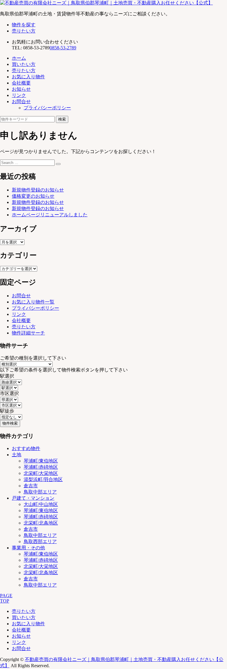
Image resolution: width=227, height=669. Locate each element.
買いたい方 (23, 64)
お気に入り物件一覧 (33, 301)
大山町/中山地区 (41, 504)
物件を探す (23, 24)
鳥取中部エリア (40, 491)
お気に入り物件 (28, 76)
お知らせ (21, 89)
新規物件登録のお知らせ (38, 189)
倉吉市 (31, 485)
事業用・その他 (28, 547)
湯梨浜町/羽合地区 (43, 479)
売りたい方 (23, 30)
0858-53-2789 (63, 47)
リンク (19, 95)
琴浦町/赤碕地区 (41, 467)
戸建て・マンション (33, 498)
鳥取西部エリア (40, 541)
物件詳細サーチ (28, 332)
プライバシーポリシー (47, 107)
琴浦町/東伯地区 (41, 460)
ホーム (19, 58)
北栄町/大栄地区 (41, 473)
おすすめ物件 (26, 448)
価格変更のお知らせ (33, 196)
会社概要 (21, 82)
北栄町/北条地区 (41, 522)
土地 (16, 454)
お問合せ (21, 101)
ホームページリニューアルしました (49, 214)
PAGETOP (6, 598)
